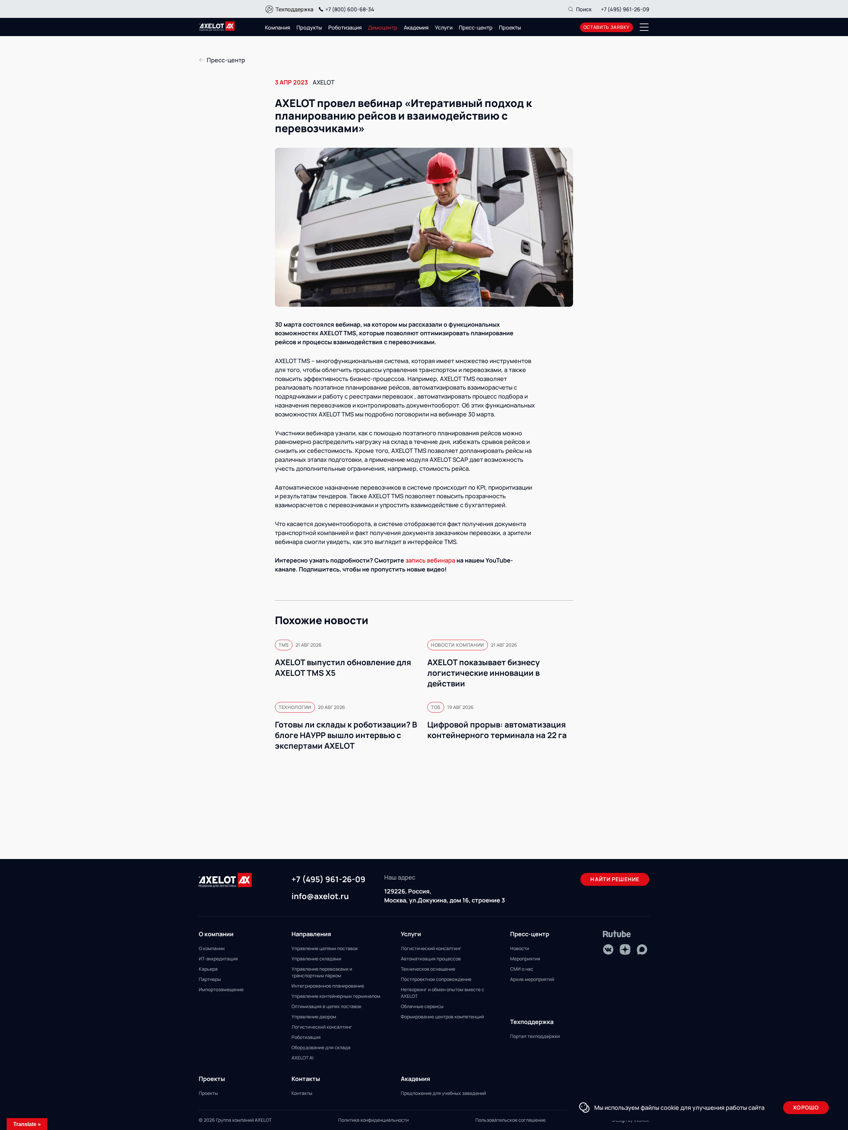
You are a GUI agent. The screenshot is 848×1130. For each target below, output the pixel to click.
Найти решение (614, 879)
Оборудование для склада (321, 1047)
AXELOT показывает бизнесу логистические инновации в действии (483, 673)
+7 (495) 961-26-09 (625, 9)
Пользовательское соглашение (510, 1120)
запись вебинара (430, 560)
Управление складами (316, 958)
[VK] (608, 949)
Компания (277, 27)
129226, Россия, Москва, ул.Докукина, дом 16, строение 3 (444, 895)
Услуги (443, 27)
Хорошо (806, 1107)
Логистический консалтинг (322, 1027)
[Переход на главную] (217, 26)
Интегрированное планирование (328, 986)
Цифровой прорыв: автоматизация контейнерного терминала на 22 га (497, 729)
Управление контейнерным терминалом (336, 996)
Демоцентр (383, 27)
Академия (416, 27)
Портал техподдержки (535, 1036)
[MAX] (642, 949)
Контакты (302, 1093)
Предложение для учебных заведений (443, 1093)
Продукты (309, 27)
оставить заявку (606, 27)
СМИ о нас (521, 969)
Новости (519, 948)
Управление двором (314, 1016)
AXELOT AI (302, 1057)
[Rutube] (617, 934)
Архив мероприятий (532, 979)
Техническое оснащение (428, 969)
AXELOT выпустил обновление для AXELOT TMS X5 (343, 667)
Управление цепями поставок (325, 948)
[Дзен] (625, 949)
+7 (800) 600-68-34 (349, 9)
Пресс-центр (476, 27)
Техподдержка (294, 9)
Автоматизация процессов (431, 958)
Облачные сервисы (422, 1006)
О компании (212, 948)
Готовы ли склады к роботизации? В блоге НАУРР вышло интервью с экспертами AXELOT (346, 735)
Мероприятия (525, 958)
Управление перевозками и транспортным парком (322, 972)
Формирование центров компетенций (442, 1016)
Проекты (510, 27)
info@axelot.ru (320, 896)
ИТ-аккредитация (218, 958)
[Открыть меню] (644, 27)
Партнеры (210, 979)
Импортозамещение (221, 989)
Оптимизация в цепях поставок (326, 1006)
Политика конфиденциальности (373, 1120)
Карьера (208, 969)
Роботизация (345, 27)
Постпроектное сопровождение (436, 979)
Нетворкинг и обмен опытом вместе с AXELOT (442, 992)
